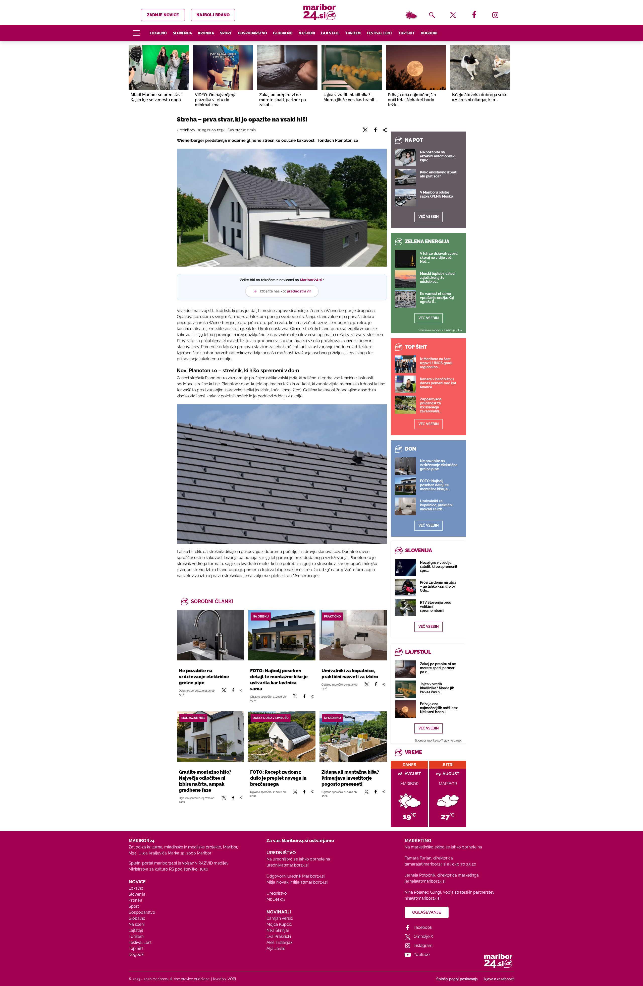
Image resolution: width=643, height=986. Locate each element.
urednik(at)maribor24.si (287, 865)
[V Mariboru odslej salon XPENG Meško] (405, 197)
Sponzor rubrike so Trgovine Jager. (438, 740)
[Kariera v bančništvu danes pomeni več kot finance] (405, 384)
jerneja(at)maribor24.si (425, 881)
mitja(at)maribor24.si (309, 882)
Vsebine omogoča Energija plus (440, 330)
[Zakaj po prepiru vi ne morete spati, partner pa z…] (405, 669)
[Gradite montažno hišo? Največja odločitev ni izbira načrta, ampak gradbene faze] (210, 736)
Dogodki (429, 33)
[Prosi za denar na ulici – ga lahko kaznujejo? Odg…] (405, 587)
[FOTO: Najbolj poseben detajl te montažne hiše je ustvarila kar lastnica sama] (281, 635)
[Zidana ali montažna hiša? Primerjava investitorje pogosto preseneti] (353, 736)
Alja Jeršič (275, 948)
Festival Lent (379, 33)
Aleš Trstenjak (279, 942)
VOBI (232, 979)
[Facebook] (233, 692)
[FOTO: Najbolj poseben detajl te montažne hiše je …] (405, 486)
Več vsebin (428, 217)
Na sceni (307, 33)
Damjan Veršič (279, 918)
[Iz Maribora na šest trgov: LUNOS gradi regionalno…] (405, 364)
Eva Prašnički (278, 936)
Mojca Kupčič (279, 924)
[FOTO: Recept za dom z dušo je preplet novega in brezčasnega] (281, 736)
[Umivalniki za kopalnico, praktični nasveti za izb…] (405, 506)
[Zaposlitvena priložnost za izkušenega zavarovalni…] (405, 405)
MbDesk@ (275, 899)
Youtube (422, 954)
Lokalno (158, 33)
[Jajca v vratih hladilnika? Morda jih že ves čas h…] (405, 689)
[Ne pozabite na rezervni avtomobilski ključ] (405, 157)
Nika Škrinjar (277, 930)
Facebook (423, 927)
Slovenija (182, 33)
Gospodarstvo (252, 33)
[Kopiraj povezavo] (241, 692)
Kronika (206, 33)
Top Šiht (406, 33)
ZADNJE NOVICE (163, 15)
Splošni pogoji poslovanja (457, 979)
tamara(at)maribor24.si (425, 864)
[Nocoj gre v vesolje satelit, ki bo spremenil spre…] (405, 567)
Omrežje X (423, 936)
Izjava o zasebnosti (499, 979)
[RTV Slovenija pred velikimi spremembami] (405, 607)
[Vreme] (411, 15)
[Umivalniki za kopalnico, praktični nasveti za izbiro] (353, 635)
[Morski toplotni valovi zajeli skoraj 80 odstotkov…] (405, 279)
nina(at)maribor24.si (422, 898)
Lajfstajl (330, 33)
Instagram (423, 945)
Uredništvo (276, 893)
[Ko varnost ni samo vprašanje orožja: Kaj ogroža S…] (405, 299)
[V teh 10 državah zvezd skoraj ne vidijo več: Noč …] (405, 259)
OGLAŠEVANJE (426, 912)
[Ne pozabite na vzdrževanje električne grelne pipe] (210, 635)
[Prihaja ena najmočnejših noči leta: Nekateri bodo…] (405, 709)
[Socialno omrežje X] (224, 692)
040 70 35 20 (464, 864)
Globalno (283, 33)
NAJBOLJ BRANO (213, 15)
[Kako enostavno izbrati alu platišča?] (405, 177)
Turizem (353, 33)
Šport (226, 33)
